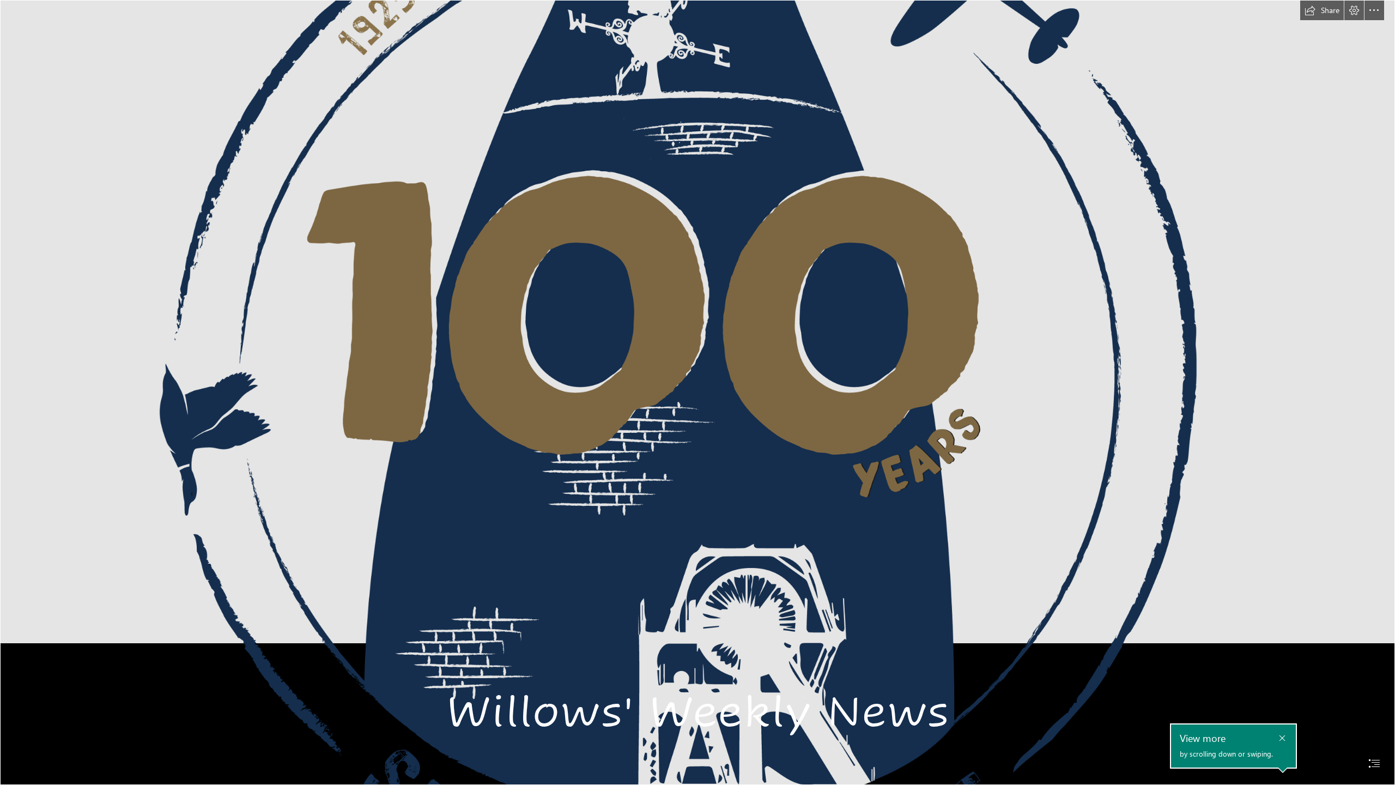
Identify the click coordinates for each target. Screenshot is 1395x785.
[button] (1322, 10)
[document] (697, 392)
